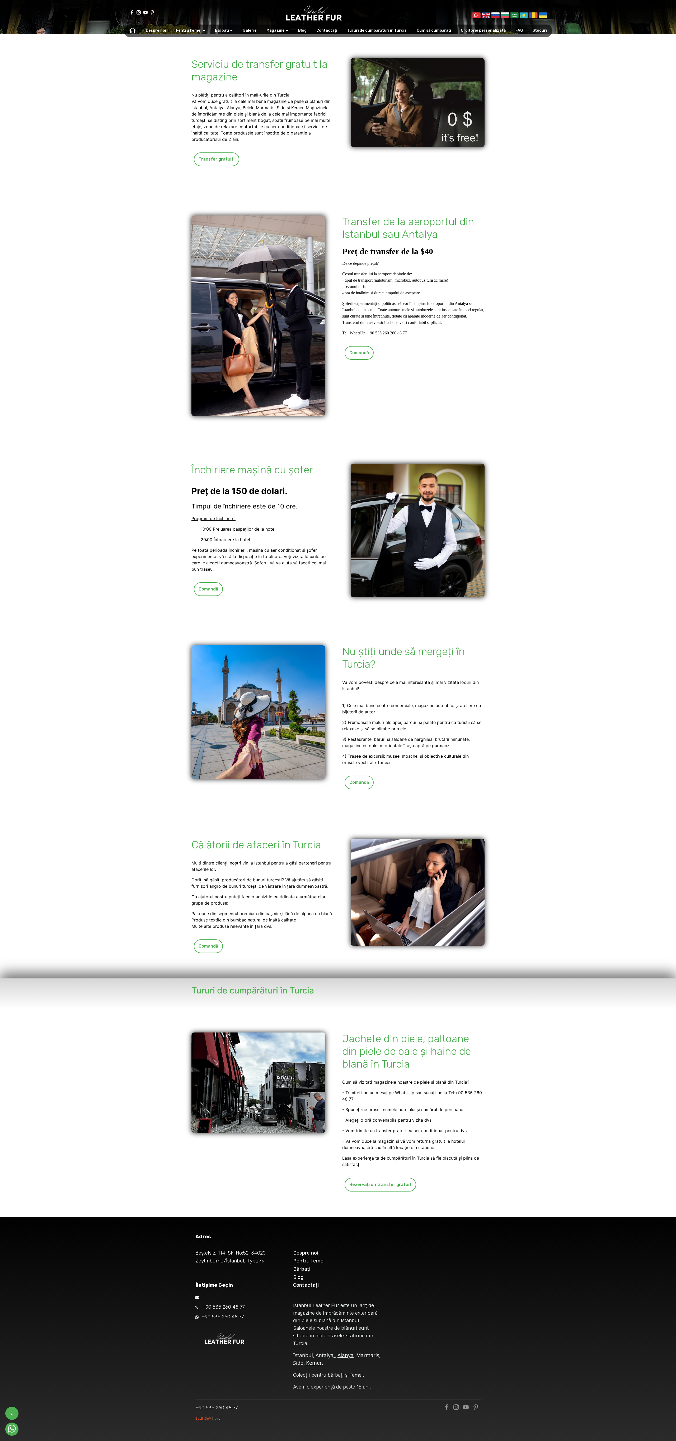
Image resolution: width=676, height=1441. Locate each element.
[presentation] (476, 15)
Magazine (275, 30)
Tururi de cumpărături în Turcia (377, 30)
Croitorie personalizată (483, 30)
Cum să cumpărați (434, 30)
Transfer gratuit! (216, 159)
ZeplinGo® (203, 1418)
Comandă (359, 352)
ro (215, 1418)
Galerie (250, 30)
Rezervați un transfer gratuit (380, 1184)
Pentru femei (188, 30)
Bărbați (222, 30)
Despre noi (156, 30)
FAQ (519, 30)
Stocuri (540, 30)
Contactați (326, 30)
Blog (302, 30)
